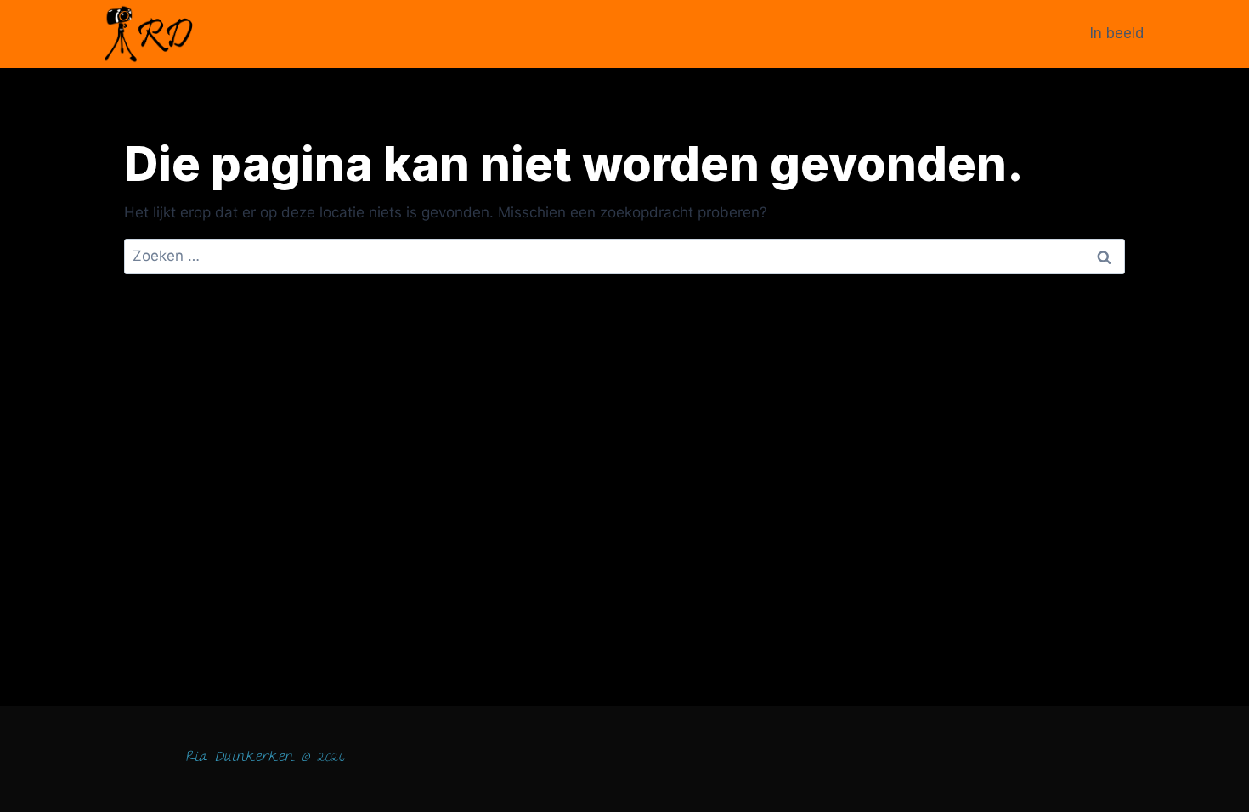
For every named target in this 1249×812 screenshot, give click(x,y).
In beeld (1117, 33)
